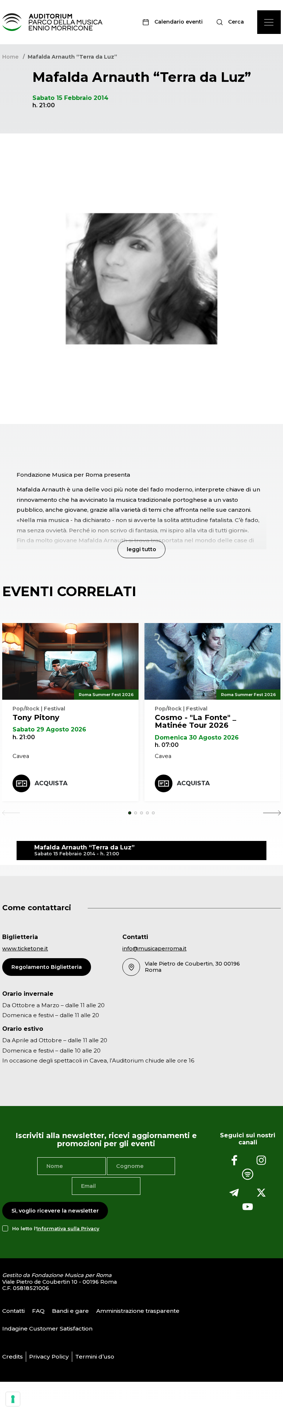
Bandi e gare (70, 1310)
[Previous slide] (11, 813)
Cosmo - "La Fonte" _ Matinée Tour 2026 (195, 721)
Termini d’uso (94, 1356)
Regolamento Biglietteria (46, 967)
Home (10, 56)
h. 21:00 (24, 737)
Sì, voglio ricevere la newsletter (55, 1210)
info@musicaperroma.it (154, 948)
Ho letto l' (55, 1228)
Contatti (13, 1310)
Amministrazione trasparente (137, 1310)
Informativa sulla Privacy (67, 1228)
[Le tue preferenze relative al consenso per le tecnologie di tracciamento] (13, 1399)
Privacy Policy (49, 1356)
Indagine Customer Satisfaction (47, 1328)
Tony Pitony (36, 717)
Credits (12, 1356)
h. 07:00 (167, 744)
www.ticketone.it (25, 948)
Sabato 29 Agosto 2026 (49, 729)
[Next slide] (272, 813)
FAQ (38, 1310)
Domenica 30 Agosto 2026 (197, 737)
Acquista (51, 783)
